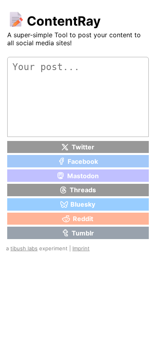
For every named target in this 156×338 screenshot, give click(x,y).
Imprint (81, 248)
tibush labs (24, 248)
